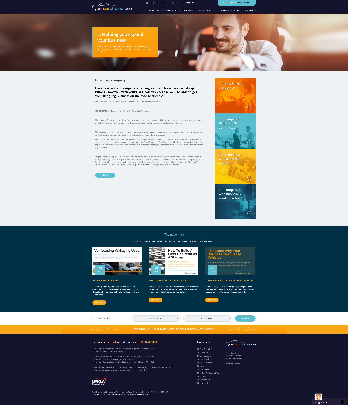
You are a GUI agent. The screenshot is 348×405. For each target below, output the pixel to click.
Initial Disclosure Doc (209, 373)
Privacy (203, 376)
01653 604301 (148, 342)
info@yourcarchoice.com (158, 3)
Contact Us (250, 10)
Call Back (111, 342)
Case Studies (204, 10)
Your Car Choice (112, 132)
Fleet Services (222, 10)
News (236, 10)
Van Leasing (187, 10)
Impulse (237, 364)
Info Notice (205, 383)
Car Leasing (171, 10)
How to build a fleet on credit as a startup (169, 280)
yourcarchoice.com (112, 7)
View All (105, 175)
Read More (99, 302)
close (342, 402)
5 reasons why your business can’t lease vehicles (229, 280)
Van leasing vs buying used (105, 280)
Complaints (205, 380)
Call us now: (236, 3)
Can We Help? (155, 10)
